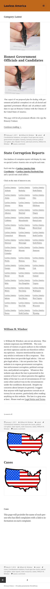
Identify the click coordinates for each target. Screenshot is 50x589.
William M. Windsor (27, 135)
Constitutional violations (12, 137)
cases (6, 569)
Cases (8, 462)
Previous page (3, 580)
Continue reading (12, 127)
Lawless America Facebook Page (30, 171)
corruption (24, 137)
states (34, 427)
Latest (40, 135)
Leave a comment (19, 144)
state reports (16, 427)
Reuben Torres (20, 142)
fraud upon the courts (36, 137)
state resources (26, 427)
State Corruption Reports (24, 153)
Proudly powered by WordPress (26, 586)
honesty (23, 140)
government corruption (12, 140)
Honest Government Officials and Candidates (23, 58)
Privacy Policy (9, 586)
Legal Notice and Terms (35, 399)
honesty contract (32, 140)
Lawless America (15, 6)
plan (13, 142)
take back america (32, 142)
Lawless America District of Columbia (10, 250)
